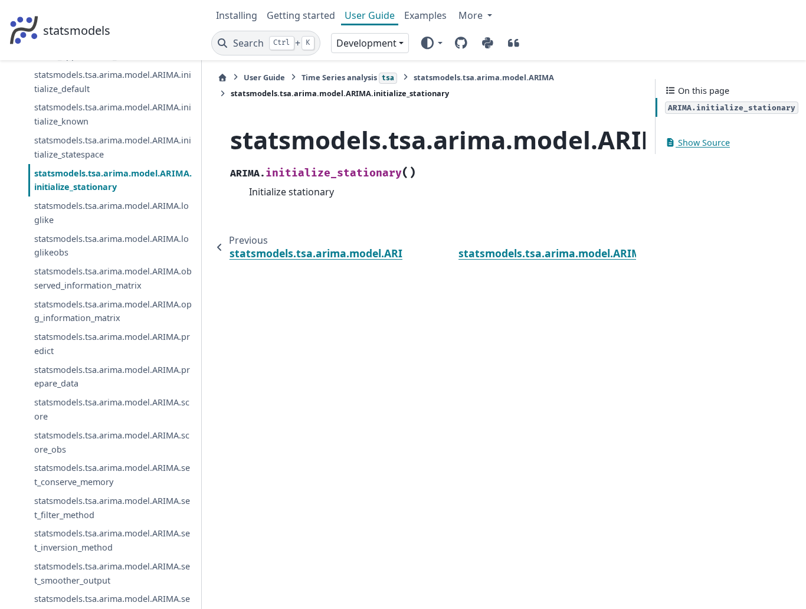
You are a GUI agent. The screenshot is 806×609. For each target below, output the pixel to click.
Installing (236, 15)
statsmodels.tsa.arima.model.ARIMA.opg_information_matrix (113, 311)
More (471, 15)
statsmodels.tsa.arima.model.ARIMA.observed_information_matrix (113, 278)
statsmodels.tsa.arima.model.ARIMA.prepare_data (112, 376)
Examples (425, 15)
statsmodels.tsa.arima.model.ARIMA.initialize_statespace (112, 147)
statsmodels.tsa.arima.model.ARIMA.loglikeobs (111, 245)
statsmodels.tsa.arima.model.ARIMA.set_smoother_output (112, 573)
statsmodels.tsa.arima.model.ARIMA (484, 77)
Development (366, 43)
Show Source (703, 142)
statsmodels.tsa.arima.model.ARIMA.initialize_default (112, 81)
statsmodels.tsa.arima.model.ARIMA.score (111, 409)
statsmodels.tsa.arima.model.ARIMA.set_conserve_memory (112, 474)
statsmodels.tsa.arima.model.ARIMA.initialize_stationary (113, 180)
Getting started (301, 15)
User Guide (370, 15)
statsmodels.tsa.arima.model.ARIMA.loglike (111, 212)
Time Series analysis (348, 77)
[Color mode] (431, 43)
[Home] (222, 77)
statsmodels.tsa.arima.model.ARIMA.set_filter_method (112, 507)
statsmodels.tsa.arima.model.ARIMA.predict (112, 343)
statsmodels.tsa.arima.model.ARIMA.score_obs (111, 442)
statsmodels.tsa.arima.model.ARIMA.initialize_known (112, 114)
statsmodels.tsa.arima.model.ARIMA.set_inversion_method (112, 540)
